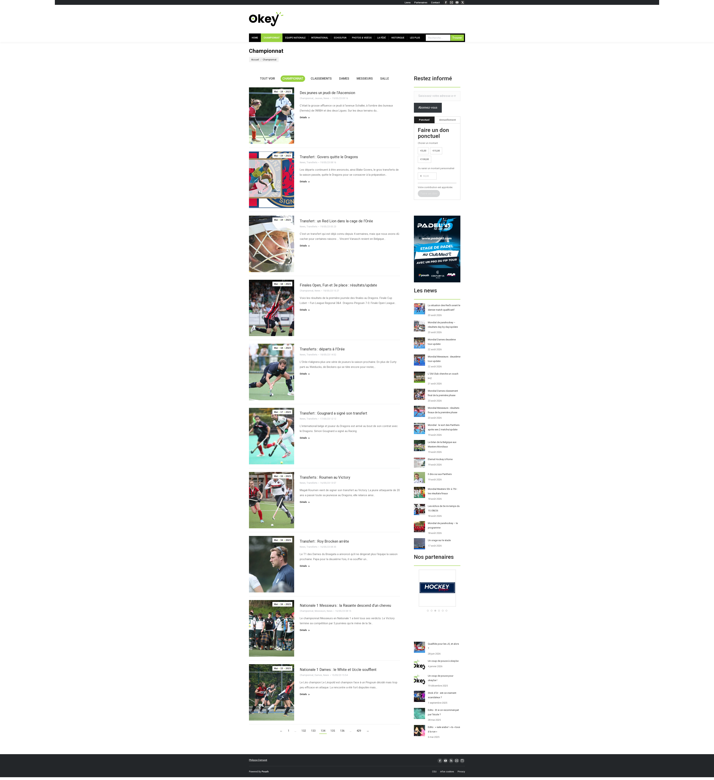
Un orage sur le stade (439, 540)
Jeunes (318, 98)
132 (303, 730)
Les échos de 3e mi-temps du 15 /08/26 (444, 508)
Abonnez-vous (427, 107)
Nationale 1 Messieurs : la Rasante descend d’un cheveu (345, 605)
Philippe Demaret (258, 760)
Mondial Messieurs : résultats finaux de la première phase (443, 410)
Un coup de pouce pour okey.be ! (440, 678)
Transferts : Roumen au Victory (325, 477)
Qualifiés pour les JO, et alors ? (443, 646)
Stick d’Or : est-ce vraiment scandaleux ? (442, 695)
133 (313, 730)
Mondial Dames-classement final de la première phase (443, 393)
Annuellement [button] (447, 119)
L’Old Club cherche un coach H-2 (443, 376)
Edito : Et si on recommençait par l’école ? (443, 712)
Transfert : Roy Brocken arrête (324, 541)
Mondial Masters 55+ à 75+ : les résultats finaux (443, 491)
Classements (321, 78)
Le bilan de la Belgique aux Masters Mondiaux (442, 444)
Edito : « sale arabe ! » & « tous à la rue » (444, 729)
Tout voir (267, 78)
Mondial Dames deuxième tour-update (442, 341)
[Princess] (437, 606)
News (326, 98)
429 (359, 730)
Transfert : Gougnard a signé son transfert (333, 413)
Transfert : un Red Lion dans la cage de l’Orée (336, 221)
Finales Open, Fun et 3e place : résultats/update (338, 285)
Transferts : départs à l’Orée (322, 349)
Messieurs (365, 78)
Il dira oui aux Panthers (440, 474)
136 (342, 730)
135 (332, 730)
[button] (428, 611)
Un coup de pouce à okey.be (443, 661)
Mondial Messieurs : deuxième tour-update (444, 358)
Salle (384, 78)
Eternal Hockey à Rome (440, 459)
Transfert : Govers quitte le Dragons (329, 157)
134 (323, 730)
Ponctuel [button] (424, 119)
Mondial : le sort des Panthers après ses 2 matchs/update (443, 427)
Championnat (292, 78)
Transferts (312, 162)
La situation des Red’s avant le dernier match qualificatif (444, 307)
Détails (303, 117)
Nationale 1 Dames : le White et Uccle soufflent (338, 669)
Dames (344, 78)
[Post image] (419, 308)
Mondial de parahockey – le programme (443, 525)
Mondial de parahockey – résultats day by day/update (443, 324)
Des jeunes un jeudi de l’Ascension (327, 93)
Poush (265, 771)
